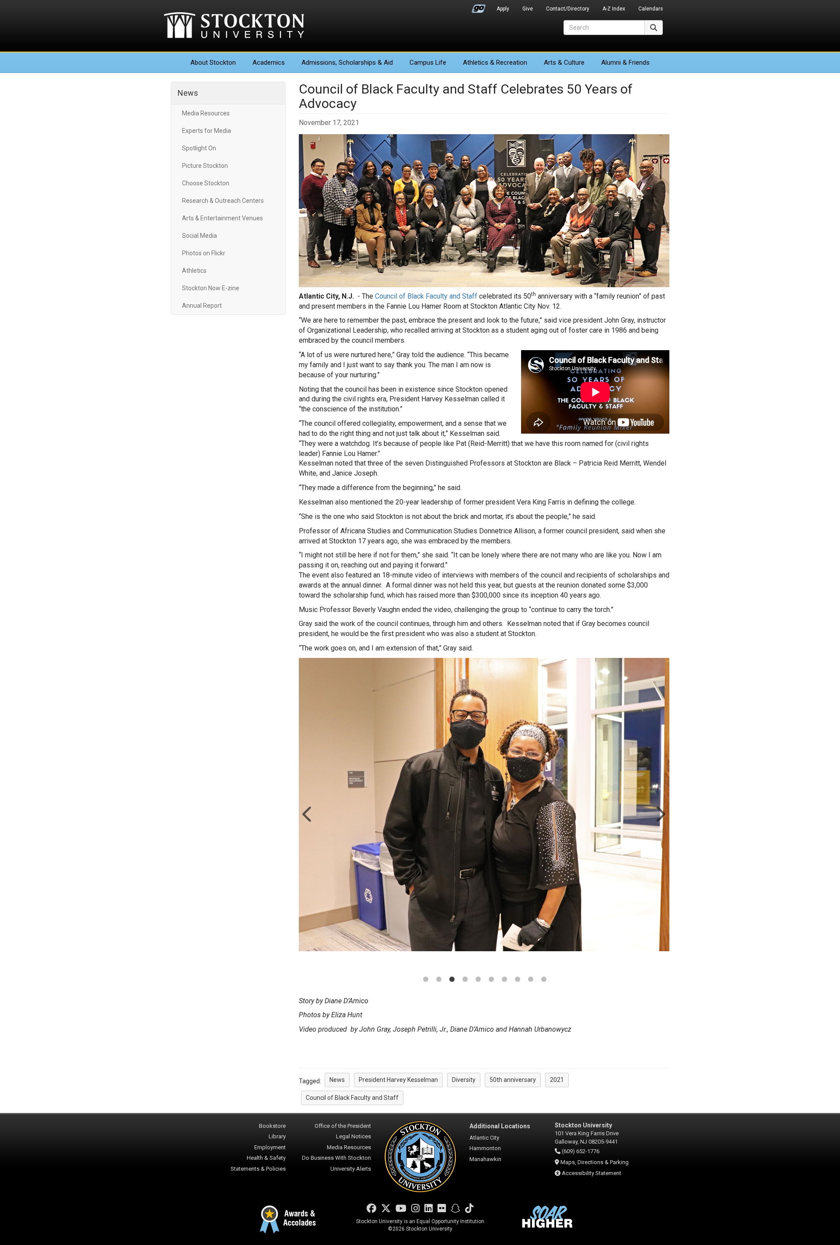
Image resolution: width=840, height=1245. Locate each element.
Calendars (650, 9)
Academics (268, 62)
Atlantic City (484, 1137)
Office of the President (343, 1126)
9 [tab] (530, 980)
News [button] (337, 1079)
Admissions (347, 62)
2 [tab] (439, 980)
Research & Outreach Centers (223, 200)
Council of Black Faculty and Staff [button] (352, 1097)
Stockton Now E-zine (210, 288)
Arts (564, 62)
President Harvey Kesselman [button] (398, 1079)
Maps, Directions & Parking (594, 1162)
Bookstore (272, 1126)
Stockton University (234, 26)
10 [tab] (544, 980)
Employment (270, 1147)
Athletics (495, 62)
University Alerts (350, 1168)
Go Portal (479, 6)
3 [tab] (452, 980)
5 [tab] (478, 980)
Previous (308, 814)
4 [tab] (465, 980)
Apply (503, 9)
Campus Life (428, 62)
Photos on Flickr (203, 253)
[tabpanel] (484, 804)
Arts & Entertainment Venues (222, 218)
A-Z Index (613, 9)
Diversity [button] (464, 1079)
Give (527, 9)
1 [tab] (425, 980)
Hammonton (485, 1148)
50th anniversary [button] (513, 1079)
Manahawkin (485, 1159)
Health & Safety (266, 1158)
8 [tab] (517, 980)
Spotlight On (199, 148)
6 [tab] (491, 980)
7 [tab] (504, 980)
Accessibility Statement (591, 1173)
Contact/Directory (567, 9)
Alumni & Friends (625, 62)
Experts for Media (206, 130)
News (188, 92)
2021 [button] (557, 1079)
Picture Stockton (205, 165)
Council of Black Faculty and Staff (426, 296)
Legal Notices (353, 1136)
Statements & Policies (258, 1168)
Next (660, 814)
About (213, 62)
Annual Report (202, 305)
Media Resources (206, 113)
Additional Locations (499, 1126)
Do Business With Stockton (336, 1158)
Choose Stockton (205, 183)
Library (277, 1136)
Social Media (199, 235)
